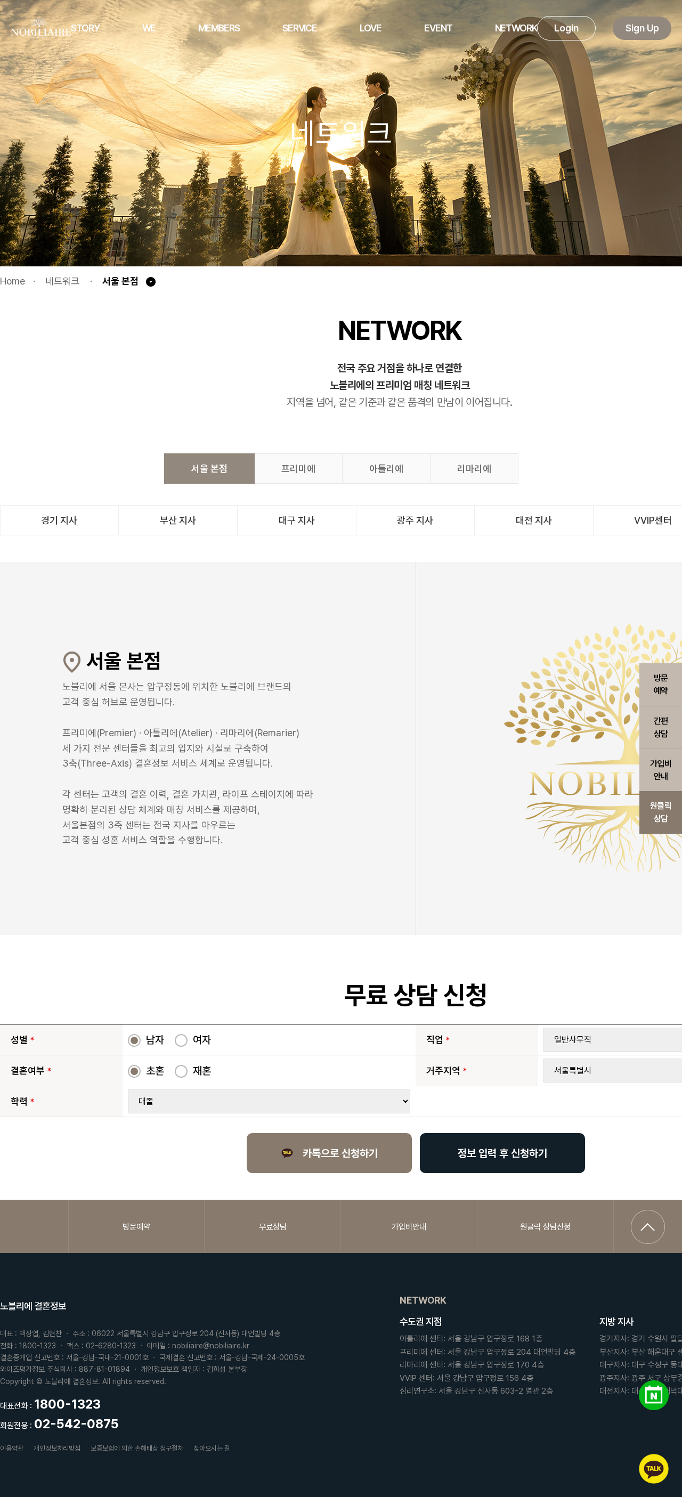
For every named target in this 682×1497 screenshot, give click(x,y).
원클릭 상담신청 (545, 1227)
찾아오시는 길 (211, 1448)
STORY (85, 28)
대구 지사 (297, 520)
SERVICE (299, 28)
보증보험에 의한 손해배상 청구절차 (137, 1448)
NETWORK (516, 28)
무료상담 (273, 1227)
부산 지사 (178, 520)
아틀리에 (386, 468)
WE (149, 28)
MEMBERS (218, 28)
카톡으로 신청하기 (340, 1153)
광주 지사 (415, 520)
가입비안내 (660, 770)
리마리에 (474, 468)
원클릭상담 (660, 812)
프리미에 (298, 468)
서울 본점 (209, 468)
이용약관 (11, 1448)
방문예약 (661, 684)
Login (566, 28)
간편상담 (661, 727)
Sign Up (642, 28)
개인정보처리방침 (57, 1448)
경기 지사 (59, 520)
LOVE (370, 28)
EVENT (438, 28)
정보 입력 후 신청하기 (502, 1153)
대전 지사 (534, 520)
